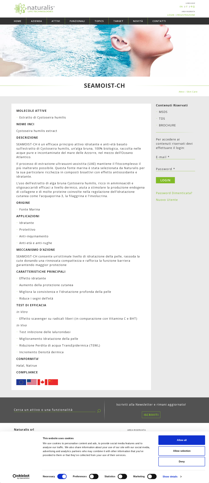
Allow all (182, 440)
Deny (182, 461)
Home (17, 21)
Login (170, 15)
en (181, 7)
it (187, 7)
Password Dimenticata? (174, 193)
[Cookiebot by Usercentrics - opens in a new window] (21, 476)
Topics (99, 21)
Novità (138, 21)
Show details (170, 476)
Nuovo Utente (167, 200)
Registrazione (186, 15)
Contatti (159, 21)
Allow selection (182, 450)
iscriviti (151, 415)
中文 (193, 7)
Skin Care (192, 91)
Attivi (56, 21)
